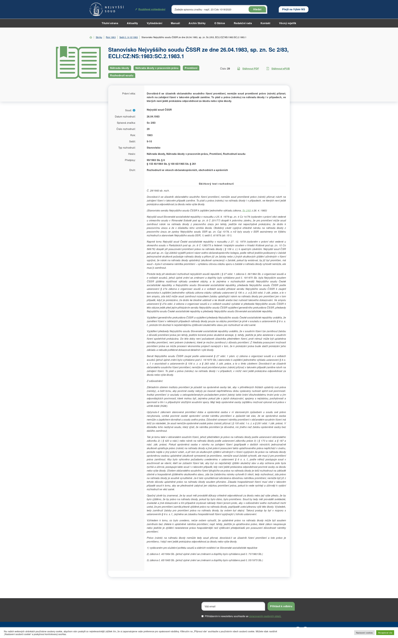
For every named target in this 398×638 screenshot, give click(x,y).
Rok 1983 (111, 37)
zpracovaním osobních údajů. (265, 616)
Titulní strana (110, 23)
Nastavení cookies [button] (364, 632)
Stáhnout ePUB (280, 68)
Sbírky (99, 37)
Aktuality (132, 23)
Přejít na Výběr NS (293, 9)
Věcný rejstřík (287, 23)
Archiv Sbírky (197, 23)
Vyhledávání (154, 23)
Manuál (175, 23)
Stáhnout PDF (250, 68)
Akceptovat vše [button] (385, 632)
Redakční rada (243, 23)
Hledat (257, 9)
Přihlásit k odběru (281, 606)
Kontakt (265, 23)
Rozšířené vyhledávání (151, 9)
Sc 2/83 (246, 210)
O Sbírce (219, 23)
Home (91, 37)
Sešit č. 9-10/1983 (128, 37)
